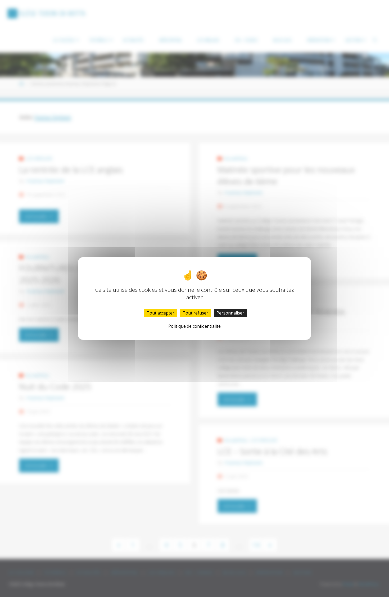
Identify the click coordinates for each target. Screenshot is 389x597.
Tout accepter (160, 313)
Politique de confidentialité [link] (194, 326)
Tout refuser (195, 313)
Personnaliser (230, 313)
